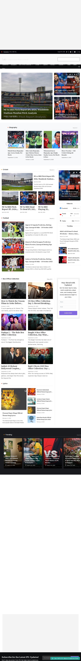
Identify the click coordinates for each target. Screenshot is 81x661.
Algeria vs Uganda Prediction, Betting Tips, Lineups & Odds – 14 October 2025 (39, 226)
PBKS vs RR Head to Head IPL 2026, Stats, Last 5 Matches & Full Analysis (74, 259)
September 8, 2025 (6, 337)
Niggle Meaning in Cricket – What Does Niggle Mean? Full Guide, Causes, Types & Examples (32, 458)
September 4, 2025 (33, 371)
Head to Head (66, 87)
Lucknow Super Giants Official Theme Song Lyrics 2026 (44, 400)
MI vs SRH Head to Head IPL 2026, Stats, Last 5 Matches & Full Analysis (66, 92)
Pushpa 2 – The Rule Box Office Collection (12, 333)
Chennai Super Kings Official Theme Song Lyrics (12, 414)
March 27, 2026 (11, 465)
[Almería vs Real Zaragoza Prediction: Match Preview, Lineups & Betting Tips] (13, 246)
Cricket (37, 64)
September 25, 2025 (33, 306)
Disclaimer (33, 61)
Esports (45, 64)
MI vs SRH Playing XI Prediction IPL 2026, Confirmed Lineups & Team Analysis (66, 116)
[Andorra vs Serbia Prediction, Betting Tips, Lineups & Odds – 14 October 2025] (13, 263)
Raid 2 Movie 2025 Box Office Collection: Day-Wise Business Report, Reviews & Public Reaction (40, 367)
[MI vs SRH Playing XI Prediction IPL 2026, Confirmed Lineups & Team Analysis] (46, 198)
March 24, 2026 (31, 465)
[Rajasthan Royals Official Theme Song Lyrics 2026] (32, 419)
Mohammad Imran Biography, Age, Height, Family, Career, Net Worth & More (33, 154)
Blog (4, 68)
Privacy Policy (42, 57)
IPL (11, 105)
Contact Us (52, 57)
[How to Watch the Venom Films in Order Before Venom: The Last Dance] (13, 290)
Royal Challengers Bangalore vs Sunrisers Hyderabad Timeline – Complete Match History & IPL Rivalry (52, 457)
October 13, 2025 (29, 230)
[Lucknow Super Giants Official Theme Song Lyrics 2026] (32, 401)
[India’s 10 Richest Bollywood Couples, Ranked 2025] (13, 355)
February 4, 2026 (6, 418)
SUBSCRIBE (68, 313)
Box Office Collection (25, 64)
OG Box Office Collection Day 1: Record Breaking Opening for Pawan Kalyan (40, 302)
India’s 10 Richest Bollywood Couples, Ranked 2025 (10, 367)
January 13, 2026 (66, 144)
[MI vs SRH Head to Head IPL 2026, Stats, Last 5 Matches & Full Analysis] (28, 198)
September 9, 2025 (48, 157)
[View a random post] (79, 66)
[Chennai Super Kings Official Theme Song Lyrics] (13, 399)
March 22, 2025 (64, 236)
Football (52, 64)
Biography (14, 64)
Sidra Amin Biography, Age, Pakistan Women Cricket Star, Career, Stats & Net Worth (15, 154)
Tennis (75, 64)
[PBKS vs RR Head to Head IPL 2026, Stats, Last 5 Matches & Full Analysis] (63, 259)
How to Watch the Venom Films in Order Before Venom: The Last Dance (13, 302)
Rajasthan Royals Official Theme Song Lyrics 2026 (44, 418)
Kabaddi (61, 64)
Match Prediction (6, 116)
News (68, 64)
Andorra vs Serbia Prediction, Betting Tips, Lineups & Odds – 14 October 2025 (39, 260)
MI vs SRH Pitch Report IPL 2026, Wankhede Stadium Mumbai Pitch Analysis (26, 111)
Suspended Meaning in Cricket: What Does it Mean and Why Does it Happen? (72, 459)
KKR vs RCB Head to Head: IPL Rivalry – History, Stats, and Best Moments (69, 233)
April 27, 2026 (71, 262)
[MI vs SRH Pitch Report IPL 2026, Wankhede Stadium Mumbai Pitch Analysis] (17, 181)
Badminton (5, 64)
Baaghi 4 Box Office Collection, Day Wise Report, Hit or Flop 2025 (39, 333)
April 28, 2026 (13, 116)
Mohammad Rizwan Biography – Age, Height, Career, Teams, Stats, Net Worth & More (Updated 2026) (69, 137)
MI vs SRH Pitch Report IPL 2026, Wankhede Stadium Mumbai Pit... (13, 51)
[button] (32, 65)
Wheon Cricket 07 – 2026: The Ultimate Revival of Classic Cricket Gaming (11, 459)
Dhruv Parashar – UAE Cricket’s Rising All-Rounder (51, 153)
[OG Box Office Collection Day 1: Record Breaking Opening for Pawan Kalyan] (40, 290)
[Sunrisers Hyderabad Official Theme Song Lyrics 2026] (32, 391)
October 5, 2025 (12, 159)
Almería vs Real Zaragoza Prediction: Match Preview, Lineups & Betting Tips (38, 243)
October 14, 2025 (29, 264)
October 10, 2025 (29, 247)
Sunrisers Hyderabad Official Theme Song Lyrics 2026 (44, 391)
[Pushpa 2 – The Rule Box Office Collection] (13, 322)
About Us (33, 57)
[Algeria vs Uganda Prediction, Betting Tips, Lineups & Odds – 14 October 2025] (13, 229)
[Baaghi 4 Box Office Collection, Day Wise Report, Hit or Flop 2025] (40, 322)
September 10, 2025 (31, 159)
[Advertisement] (40, 25)
